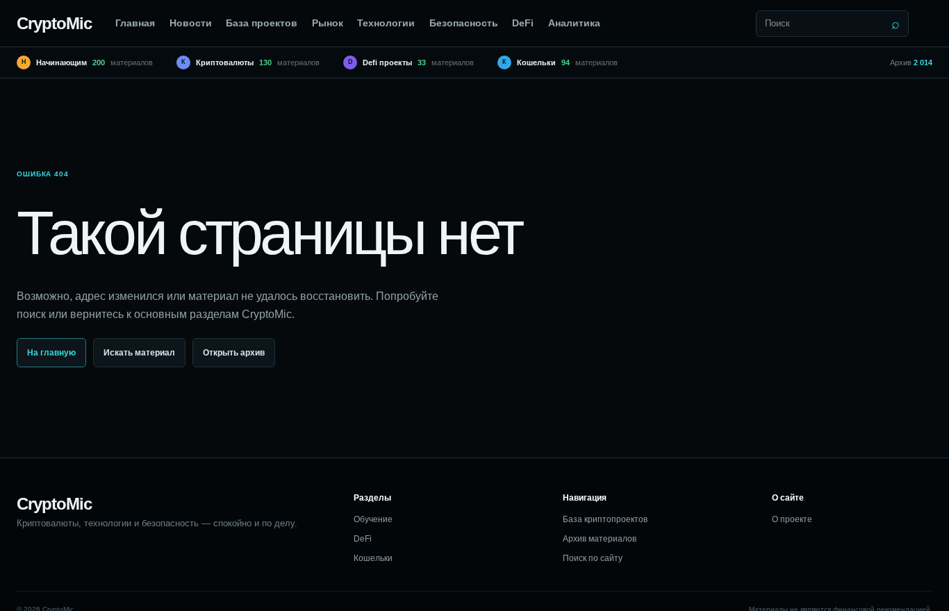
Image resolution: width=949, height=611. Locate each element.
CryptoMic (54, 23)
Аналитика (574, 22)
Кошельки (373, 558)
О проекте (792, 519)
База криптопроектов (605, 519)
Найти (895, 23)
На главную (51, 353)
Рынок (327, 22)
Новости (191, 22)
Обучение (373, 519)
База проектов (261, 22)
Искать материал (139, 353)
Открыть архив (234, 353)
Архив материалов (599, 539)
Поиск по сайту (592, 558)
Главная (135, 22)
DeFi (523, 22)
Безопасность (463, 22)
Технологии (386, 22)
